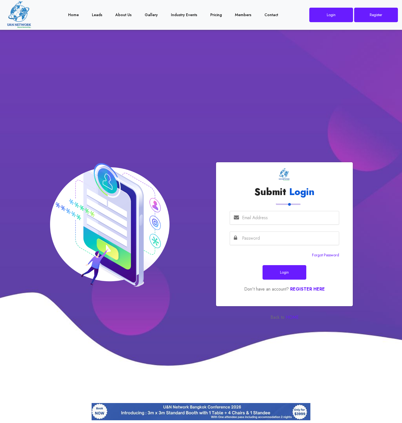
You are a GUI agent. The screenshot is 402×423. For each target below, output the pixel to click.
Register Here (307, 289)
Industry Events (184, 15)
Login (331, 15)
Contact (271, 15)
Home (73, 15)
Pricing (216, 15)
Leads (97, 15)
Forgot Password (325, 255)
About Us (123, 15)
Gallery (151, 15)
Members (243, 15)
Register (376, 15)
